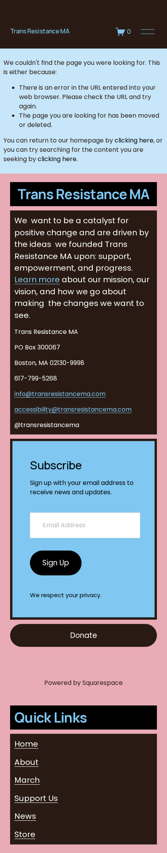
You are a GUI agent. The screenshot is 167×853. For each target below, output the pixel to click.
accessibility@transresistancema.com (73, 409)
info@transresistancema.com (60, 393)
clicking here (134, 140)
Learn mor (37, 279)
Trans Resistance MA (40, 31)
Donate (83, 635)
